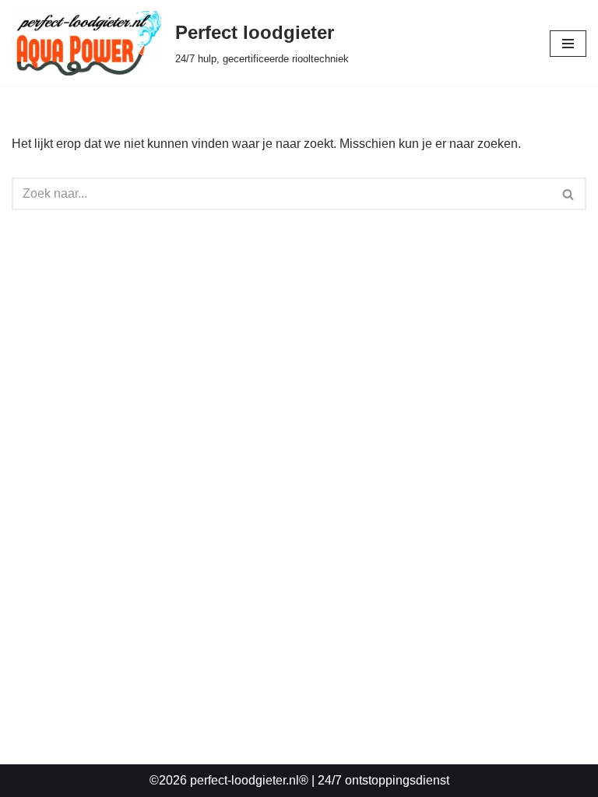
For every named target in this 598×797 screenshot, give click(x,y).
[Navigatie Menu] (568, 43)
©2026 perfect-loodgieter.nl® (229, 780)
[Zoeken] (568, 193)
